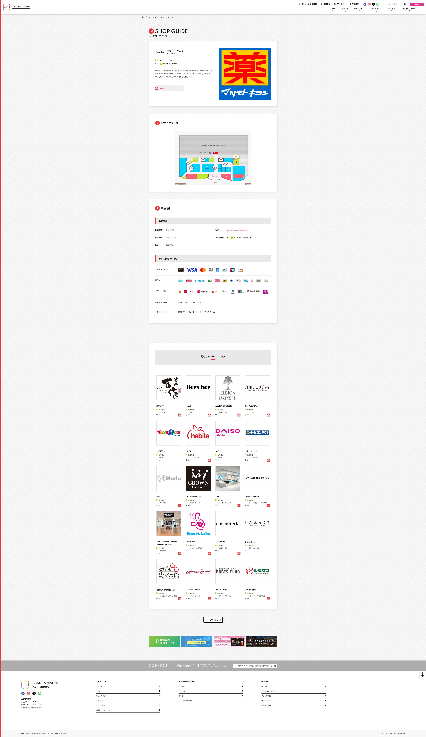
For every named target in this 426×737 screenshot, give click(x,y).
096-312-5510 (171, 237)
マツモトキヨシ (167, 17)
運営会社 (264, 686)
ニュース (333, 9)
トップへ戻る (213, 620)
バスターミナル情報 (309, 4)
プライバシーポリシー (269, 691)
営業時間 (355, 4)
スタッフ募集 (266, 696)
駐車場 (327, 4)
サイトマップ (266, 701)
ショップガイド (360, 9)
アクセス (340, 4)
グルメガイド (392, 9)
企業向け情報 (266, 705)
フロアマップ (376, 9)
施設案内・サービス (409, 9)
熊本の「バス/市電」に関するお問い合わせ (255, 666)
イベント (345, 9)
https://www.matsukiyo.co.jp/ (236, 230)
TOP (144, 17)
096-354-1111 (186, 665)
